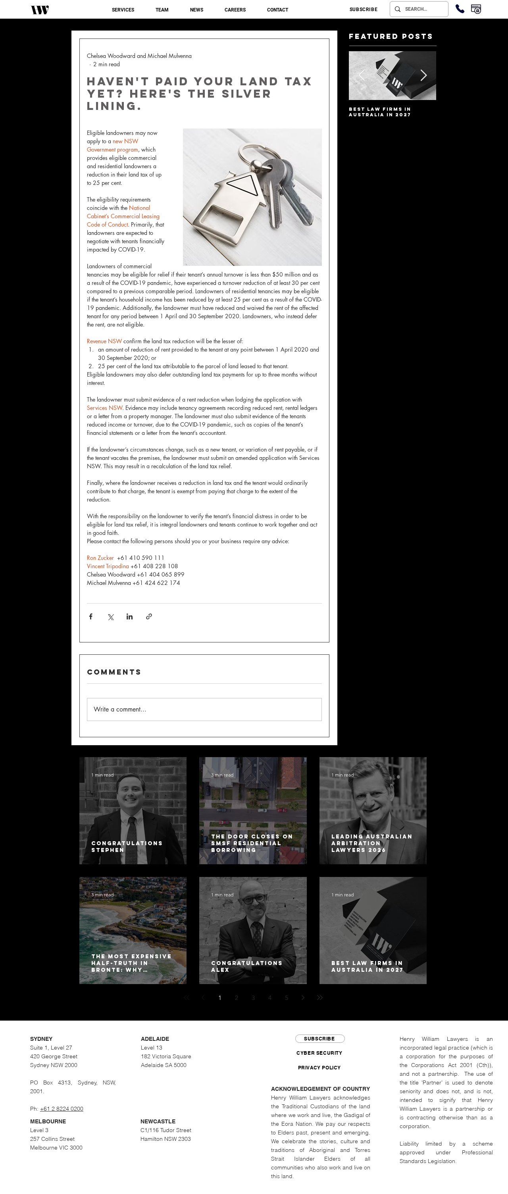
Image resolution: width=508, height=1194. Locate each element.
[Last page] (320, 997)
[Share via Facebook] (90, 616)
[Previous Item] (361, 76)
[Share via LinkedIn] (129, 616)
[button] (123, 10)
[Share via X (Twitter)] (110, 616)
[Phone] (460, 9)
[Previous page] (203, 997)
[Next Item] (423, 76)
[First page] (186, 997)
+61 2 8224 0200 (61, 1108)
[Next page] (303, 997)
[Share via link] (149, 616)
